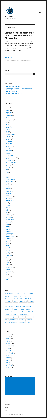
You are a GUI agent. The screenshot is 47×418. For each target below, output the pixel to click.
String (7, 260)
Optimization (9, 233)
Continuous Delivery (11, 157)
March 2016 (9, 364)
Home (6, 401)
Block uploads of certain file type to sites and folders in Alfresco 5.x (19, 35)
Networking (17, 311)
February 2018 (9, 345)
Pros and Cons (9, 317)
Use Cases (14, 322)
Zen (7, 281)
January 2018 (9, 346)
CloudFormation (10, 134)
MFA (7, 212)
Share (7, 253)
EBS (7, 169)
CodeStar (8, 148)
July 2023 (8, 336)
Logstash (8, 209)
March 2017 (9, 350)
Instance (8, 198)
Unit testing (9, 269)
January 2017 (9, 352)
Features (8, 190)
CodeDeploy (9, 143)
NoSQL (7, 224)
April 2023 (8, 341)
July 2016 (8, 357)
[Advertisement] (20, 386)
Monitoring (9, 217)
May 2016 (8, 360)
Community (9, 152)
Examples (8, 309)
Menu (39, 12)
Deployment (9, 164)
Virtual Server (9, 273)
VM (7, 274)
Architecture (9, 115)
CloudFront (9, 136)
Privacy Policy (8, 410)
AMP (7, 113)
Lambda (8, 205)
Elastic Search (20, 306)
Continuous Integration (12, 158)
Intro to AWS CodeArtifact (12, 95)
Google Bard (9, 191)
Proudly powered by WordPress (16, 414)
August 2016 (9, 355)
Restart (7, 245)
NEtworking (9, 222)
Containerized (9, 155)
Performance (24, 314)
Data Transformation (11, 162)
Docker (8, 165)
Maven (7, 210)
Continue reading (9, 57)
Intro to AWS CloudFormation (13, 86)
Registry (8, 243)
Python (7, 240)
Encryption (9, 186)
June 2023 (8, 338)
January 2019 (9, 343)
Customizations (28, 60)
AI (6, 108)
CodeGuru (8, 145)
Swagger (8, 264)
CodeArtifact (9, 138)
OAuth (7, 226)
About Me (7, 404)
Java (7, 202)
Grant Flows (9, 193)
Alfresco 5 (12, 293)
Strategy (8, 259)
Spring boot (14, 319)
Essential (8, 188)
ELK (7, 183)
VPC (7, 278)
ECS (7, 176)
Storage (8, 257)
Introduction (9, 200)
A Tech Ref (9, 17)
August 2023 (9, 334)
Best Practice (9, 127)
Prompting (8, 238)
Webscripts (9, 279)
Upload (19, 61)
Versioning (8, 271)
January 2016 (9, 367)
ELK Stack (8, 184)
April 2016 (8, 362)
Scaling (8, 247)
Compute (8, 153)
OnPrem (8, 229)
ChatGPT (8, 129)
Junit (7, 203)
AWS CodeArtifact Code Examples (14, 93)
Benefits (8, 126)
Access (7, 107)
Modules (8, 215)
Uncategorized (9, 267)
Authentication (9, 119)
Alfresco (18, 60)
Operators (8, 231)
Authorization (9, 120)
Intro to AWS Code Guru (11, 91)
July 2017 (8, 348)
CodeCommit (9, 141)
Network (8, 221)
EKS (7, 177)
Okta (7, 228)
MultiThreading (10, 219)
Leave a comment (25, 61)
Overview (8, 234)
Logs (7, 207)
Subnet (7, 262)
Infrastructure (9, 196)
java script (13, 61)
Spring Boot (9, 255)
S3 (16, 317)
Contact (7, 407)
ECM (7, 172)
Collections (9, 150)
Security (8, 250)
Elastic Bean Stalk (10, 179)
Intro (22, 309)
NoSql (24, 311)
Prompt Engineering (11, 236)
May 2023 (8, 340)
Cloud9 (7, 133)
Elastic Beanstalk (10, 181)
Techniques (9, 266)
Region (7, 241)
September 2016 (10, 353)
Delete (15, 301)
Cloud (7, 131)
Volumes (8, 276)
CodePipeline (9, 146)
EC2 (7, 171)
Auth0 (7, 117)
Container (8, 301)
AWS (7, 122)
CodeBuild (8, 139)
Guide (7, 195)
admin (8, 60)
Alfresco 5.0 (22, 60)
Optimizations (15, 314)
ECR (7, 174)
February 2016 (9, 365)
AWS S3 (7, 124)
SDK (7, 248)
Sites (7, 319)
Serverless (8, 252)
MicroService (9, 214)
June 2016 (8, 359)
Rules (16, 61)
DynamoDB (8, 167)
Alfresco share (7, 61)
